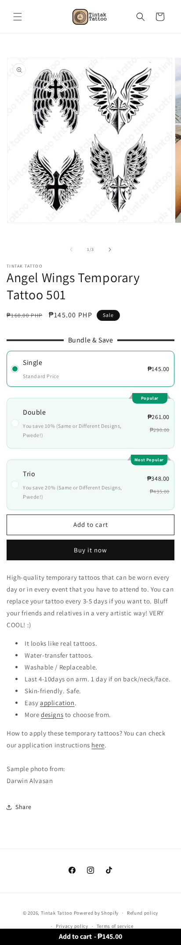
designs (52, 714)
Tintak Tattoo (56, 913)
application (57, 703)
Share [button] (23, 807)
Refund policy (142, 913)
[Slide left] (71, 249)
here (97, 745)
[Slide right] (109, 249)
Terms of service (115, 926)
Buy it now (90, 550)
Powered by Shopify (96, 913)
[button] (17, 16)
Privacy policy (72, 926)
